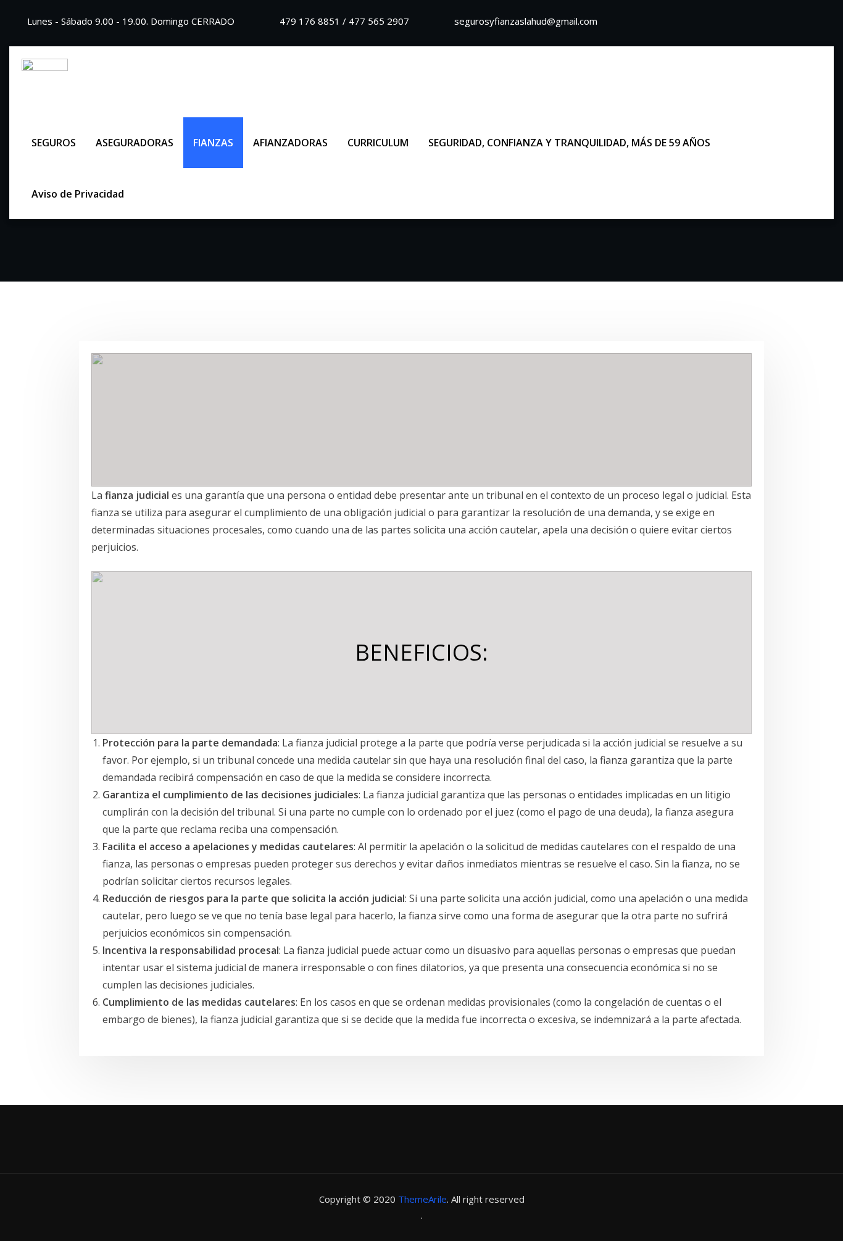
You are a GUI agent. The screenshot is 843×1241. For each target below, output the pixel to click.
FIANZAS (213, 142)
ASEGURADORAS (134, 142)
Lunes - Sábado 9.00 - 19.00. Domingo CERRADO (131, 21)
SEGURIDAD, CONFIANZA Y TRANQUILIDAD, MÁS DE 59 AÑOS (569, 142)
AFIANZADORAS (290, 142)
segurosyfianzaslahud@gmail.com (525, 21)
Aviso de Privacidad (77, 194)
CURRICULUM (378, 142)
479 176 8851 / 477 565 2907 (344, 21)
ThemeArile (422, 1199)
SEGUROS (53, 142)
